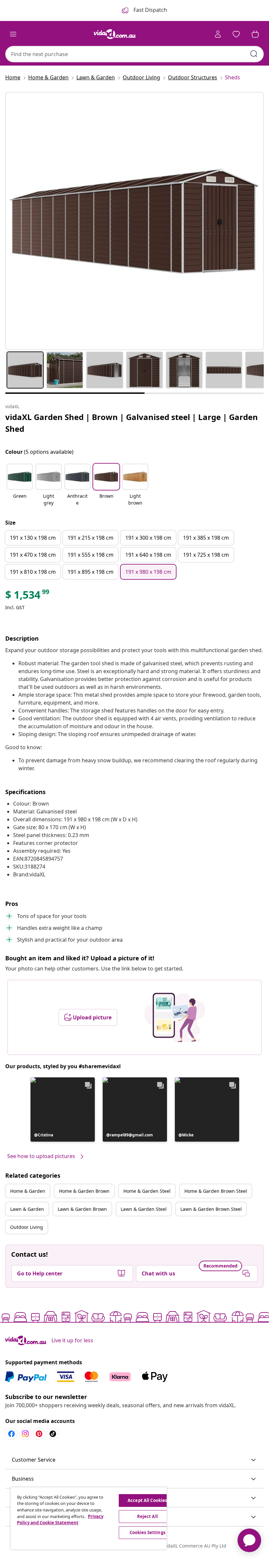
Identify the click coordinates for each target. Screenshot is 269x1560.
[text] (27, 596)
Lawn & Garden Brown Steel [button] (211, 1209)
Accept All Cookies (147, 1500)
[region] (88, 1518)
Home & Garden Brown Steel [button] (215, 1191)
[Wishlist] (236, 34)
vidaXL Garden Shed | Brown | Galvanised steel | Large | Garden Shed (131, 422)
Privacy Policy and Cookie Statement (60, 1519)
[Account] (217, 34)
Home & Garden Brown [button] (84, 1191)
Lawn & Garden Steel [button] (144, 1209)
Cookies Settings (147, 1532)
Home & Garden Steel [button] (147, 1191)
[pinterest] (39, 1433)
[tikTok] (53, 1433)
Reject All (147, 1516)
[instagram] (25, 1433)
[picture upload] (174, 1017)
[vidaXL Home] (115, 34)
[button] (20, 485)
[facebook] (11, 1433)
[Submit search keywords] (254, 54)
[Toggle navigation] (13, 34)
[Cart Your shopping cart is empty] (255, 34)
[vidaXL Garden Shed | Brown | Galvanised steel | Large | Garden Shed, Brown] (134, 221)
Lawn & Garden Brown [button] (82, 1209)
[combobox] (134, 54)
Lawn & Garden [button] (27, 1209)
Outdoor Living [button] (26, 1227)
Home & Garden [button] (27, 1191)
